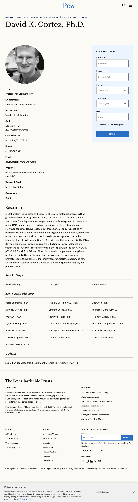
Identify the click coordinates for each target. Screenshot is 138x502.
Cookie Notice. (25, 499)
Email (83, 433)
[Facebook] (83, 461)
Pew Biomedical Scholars (45, 17)
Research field (102, 71)
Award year (101, 98)
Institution (100, 85)
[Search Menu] (124, 5)
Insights (9, 429)
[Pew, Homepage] (69, 5)
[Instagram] (87, 461)
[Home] (28, 380)
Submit (126, 438)
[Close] (134, 492)
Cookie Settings (102, 492)
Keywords (100, 57)
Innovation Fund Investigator (112, 124)
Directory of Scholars (74, 17)
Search (112, 134)
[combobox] (98, 90)
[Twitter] (95, 461)
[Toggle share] (131, 43)
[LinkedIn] (91, 461)
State (98, 111)
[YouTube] (99, 461)
